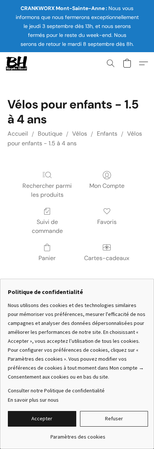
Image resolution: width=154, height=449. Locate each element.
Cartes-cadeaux (106, 258)
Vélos (79, 133)
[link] (78, 434)
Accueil (17, 133)
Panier (47, 258)
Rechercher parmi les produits (47, 190)
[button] (17, 63)
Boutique (50, 133)
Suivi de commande (47, 226)
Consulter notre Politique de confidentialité (56, 390)
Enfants (107, 133)
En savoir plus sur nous (33, 399)
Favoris (107, 222)
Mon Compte (106, 186)
